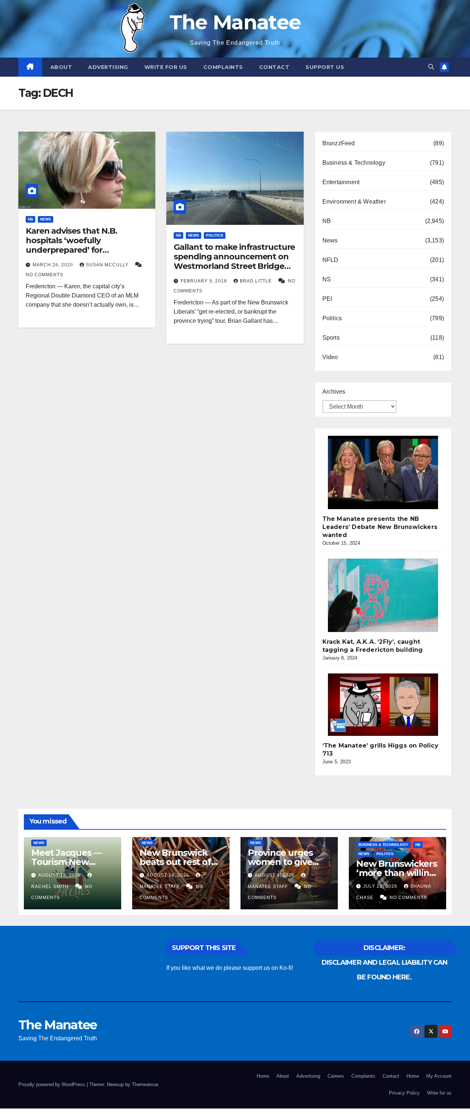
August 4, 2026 (275, 875)
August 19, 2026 (60, 875)
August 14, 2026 (169, 875)
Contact (274, 67)
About (61, 67)
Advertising (108, 67)
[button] (431, 67)
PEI (327, 299)
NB (30, 219)
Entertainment (341, 182)
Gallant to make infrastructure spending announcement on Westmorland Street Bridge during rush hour (234, 261)
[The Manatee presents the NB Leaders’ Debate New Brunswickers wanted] (383, 472)
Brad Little (256, 281)
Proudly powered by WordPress (52, 1084)
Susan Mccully (108, 264)
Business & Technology (353, 163)
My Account (439, 1076)
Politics (214, 235)
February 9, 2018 (204, 281)
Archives (333, 391)
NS (326, 279)
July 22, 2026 (381, 886)
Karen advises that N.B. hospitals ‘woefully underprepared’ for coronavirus (71, 245)
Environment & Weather (354, 201)
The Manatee (235, 22)
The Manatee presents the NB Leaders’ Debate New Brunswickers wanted (379, 526)
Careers (336, 1076)
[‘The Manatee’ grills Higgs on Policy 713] (383, 704)
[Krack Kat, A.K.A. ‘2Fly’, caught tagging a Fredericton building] (383, 595)
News (45, 219)
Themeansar (145, 1084)
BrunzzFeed (338, 143)
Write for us (165, 67)
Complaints (223, 67)
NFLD (330, 260)
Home (263, 1076)
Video (330, 357)
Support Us (325, 67)
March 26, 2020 (54, 264)
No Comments (44, 274)
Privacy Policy (404, 1093)
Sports (331, 338)
